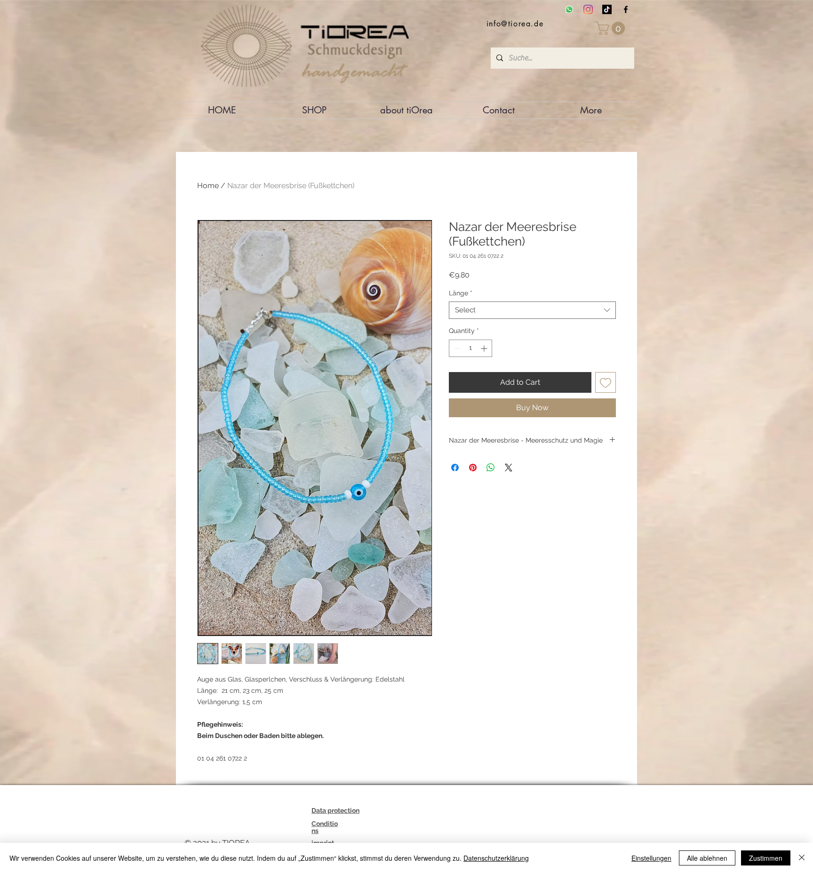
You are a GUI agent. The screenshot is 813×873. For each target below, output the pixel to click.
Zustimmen (765, 858)
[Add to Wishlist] (605, 382)
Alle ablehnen (707, 858)
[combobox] (532, 310)
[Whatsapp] (569, 9)
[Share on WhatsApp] (490, 467)
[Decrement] (456, 348)
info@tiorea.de (514, 24)
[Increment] (485, 348)
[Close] (801, 857)
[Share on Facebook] (455, 467)
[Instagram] (588, 9)
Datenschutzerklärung (496, 858)
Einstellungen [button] (651, 858)
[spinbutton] (470, 348)
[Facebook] (625, 9)
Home (208, 185)
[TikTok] (607, 9)
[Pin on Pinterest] (472, 467)
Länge (460, 293)
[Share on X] (508, 467)
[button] (612, 28)
